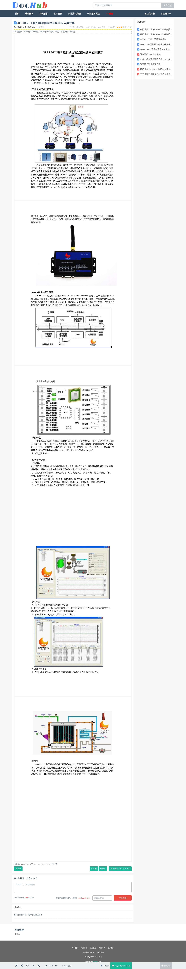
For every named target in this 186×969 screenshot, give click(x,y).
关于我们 (75, 948)
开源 (110, 13)
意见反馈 (93, 948)
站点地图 (100, 952)
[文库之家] (30, 5)
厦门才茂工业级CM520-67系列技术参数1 (158, 29)
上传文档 (151, 13)
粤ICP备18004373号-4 (93, 957)
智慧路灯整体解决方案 (150, 64)
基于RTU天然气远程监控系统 (153, 39)
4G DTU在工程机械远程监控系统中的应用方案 (161, 49)
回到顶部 (167, 966)
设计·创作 (58, 13)
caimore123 (26, 864)
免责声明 (102, 948)
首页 (17, 13)
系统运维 (43, 13)
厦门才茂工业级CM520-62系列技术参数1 (158, 34)
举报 (19, 869)
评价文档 (68, 966)
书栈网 (17, 934)
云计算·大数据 (74, 13)
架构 (24, 27)
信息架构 (31, 27)
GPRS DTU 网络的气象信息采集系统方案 (158, 44)
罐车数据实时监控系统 (150, 54)
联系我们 (111, 948)
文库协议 (84, 948)
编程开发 (29, 13)
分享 (103, 869)
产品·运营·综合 (93, 13)
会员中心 (166, 13)
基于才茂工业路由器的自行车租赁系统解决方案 (161, 74)
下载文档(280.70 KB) (122, 966)
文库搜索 (167, 5)
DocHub (95, 961)
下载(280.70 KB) (121, 869)
